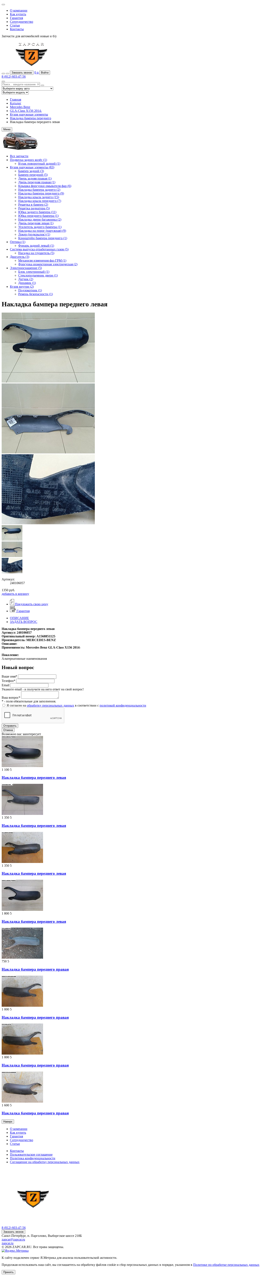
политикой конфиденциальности (123, 705)
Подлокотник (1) (30, 290)
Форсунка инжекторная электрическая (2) (47, 264)
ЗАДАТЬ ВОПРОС (23, 622)
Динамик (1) (27, 283)
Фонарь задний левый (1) (36, 245)
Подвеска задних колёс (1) (28, 160)
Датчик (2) (25, 279)
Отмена (8, 730)
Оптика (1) (17, 242)
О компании (18, 10)
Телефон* (8, 681)
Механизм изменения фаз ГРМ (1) (42, 260)
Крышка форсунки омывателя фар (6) (44, 186)
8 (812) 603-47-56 (14, 76)
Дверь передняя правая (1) (36, 182)
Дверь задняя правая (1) (35, 178)
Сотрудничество (21, 21)
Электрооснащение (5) (26, 268)
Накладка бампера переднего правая (35, 969)
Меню (7, 129)
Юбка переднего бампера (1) (38, 216)
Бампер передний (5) (33, 174)
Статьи (15, 25)
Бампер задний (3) (31, 171)
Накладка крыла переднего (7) (39, 201)
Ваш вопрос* (11, 697)
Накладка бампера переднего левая (34, 777)
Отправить (10, 725)
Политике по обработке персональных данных (226, 1264)
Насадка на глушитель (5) (36, 253)
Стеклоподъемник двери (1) (38, 275)
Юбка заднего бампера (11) (37, 212)
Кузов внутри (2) (22, 286)
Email (5, 685)
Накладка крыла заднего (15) (38, 197)
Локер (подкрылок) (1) (34, 234)
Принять (8, 1272)
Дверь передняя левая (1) (35, 223)
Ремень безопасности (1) (35, 294)
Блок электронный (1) (33, 271)
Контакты (17, 29)
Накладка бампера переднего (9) (41, 193)
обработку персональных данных (50, 705)
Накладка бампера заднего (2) (39, 189)
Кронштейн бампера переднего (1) (42, 238)
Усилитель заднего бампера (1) (39, 227)
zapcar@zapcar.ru (13, 1239)
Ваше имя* (9, 676)
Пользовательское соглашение (31, 1154)
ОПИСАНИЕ (19, 618)
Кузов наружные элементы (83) (32, 167)
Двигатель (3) (19, 257)
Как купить (18, 14)
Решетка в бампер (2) (33, 204)
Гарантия (16, 18)
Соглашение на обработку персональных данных (45, 1162)
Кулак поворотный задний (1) (39, 163)
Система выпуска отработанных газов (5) (39, 249)
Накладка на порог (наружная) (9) (42, 230)
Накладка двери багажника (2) (39, 219)
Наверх (7, 1121)
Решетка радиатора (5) (34, 208)
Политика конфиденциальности (32, 1158)
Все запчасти (19, 156)
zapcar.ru (7, 1243)
